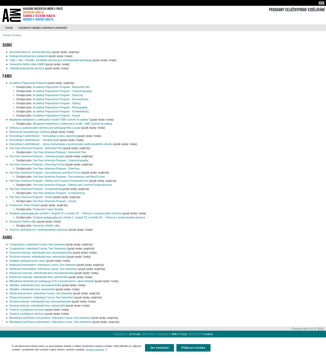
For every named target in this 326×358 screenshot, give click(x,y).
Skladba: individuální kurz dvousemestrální (35, 285)
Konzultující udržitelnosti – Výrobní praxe (34, 140)
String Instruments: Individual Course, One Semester (40, 293)
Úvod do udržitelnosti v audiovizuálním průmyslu (38, 229)
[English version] (321, 3)
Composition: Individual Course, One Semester (37, 244)
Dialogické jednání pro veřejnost (28, 56)
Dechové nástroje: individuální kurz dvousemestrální (40, 252)
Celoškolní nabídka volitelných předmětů (42, 28)
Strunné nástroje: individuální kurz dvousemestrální (40, 301)
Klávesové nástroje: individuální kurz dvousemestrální (41, 273)
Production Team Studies (24, 205)
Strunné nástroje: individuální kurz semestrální (37, 305)
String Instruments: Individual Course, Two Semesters (41, 297)
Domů (9, 28)
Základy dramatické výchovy (26, 68)
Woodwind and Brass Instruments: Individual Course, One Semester (49, 318)
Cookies (208, 334)
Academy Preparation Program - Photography (60, 107)
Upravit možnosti (95, 349)
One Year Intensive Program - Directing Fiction (37, 164)
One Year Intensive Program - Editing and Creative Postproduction (49, 181)
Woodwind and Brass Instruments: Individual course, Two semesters (50, 322)
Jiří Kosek (134, 334)
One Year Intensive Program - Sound (31, 197)
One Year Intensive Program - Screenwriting (35, 189)
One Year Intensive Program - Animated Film (35, 148)
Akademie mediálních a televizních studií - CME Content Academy (72, 124)
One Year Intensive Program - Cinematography (37, 156)
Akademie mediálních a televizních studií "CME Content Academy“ (49, 119)
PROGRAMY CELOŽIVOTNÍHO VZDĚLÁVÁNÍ (297, 9)
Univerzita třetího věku (23, 221)
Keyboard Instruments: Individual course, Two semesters (43, 269)
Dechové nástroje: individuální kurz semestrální (37, 256)
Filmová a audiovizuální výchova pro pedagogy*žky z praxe (45, 128)
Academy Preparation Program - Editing (56, 103)
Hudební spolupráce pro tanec (27, 261)
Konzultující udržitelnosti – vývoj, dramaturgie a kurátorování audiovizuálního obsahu (61, 144)
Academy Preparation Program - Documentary (60, 99)
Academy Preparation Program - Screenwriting (61, 111)
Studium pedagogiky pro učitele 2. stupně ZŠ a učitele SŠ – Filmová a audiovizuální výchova (65, 213)
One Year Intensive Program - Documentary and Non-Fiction (45, 172)
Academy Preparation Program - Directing (58, 95)
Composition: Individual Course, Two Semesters (38, 248)
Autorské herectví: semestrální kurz (30, 52)
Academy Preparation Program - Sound (56, 115)
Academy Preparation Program (28, 83)
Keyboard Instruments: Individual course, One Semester (42, 265)
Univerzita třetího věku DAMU (27, 64)
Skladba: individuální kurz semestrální (32, 289)
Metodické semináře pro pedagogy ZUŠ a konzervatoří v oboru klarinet (51, 281)
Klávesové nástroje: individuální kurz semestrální (38, 277)
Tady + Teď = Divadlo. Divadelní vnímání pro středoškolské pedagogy (50, 60)
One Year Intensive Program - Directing (56, 168)
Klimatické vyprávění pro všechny (29, 132)
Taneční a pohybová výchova (26, 309)
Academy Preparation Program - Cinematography (62, 91)
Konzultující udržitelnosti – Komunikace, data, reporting (43, 136)
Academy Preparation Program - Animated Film (61, 87)
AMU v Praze (179, 334)
